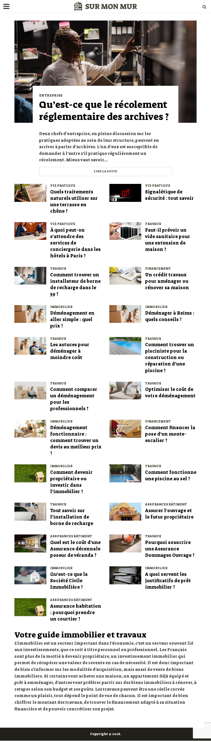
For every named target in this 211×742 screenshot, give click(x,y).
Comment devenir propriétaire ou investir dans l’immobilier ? (71, 482)
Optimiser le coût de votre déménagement (170, 393)
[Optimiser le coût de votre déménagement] (125, 390)
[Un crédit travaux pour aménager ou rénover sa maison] (125, 275)
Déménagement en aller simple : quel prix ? (72, 319)
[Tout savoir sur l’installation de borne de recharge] (30, 511)
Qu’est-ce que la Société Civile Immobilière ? (69, 580)
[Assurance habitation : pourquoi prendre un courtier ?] (30, 606)
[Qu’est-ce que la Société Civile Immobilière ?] (30, 575)
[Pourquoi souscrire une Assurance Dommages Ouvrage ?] (125, 543)
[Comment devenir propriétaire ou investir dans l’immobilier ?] (30, 473)
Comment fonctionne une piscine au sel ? (170, 475)
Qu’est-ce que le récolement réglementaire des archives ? (104, 111)
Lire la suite (105, 171)
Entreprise (51, 95)
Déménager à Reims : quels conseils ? (169, 316)
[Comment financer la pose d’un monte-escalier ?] (125, 428)
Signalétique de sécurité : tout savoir (169, 195)
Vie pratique (62, 186)
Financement (158, 269)
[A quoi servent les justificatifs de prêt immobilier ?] (125, 575)
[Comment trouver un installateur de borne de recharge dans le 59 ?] (30, 275)
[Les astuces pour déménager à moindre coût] (30, 345)
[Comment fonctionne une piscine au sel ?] (125, 473)
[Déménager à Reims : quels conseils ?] (125, 313)
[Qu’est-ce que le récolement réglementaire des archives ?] (105, 71)
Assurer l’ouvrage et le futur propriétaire (169, 514)
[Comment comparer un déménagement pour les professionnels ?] (30, 390)
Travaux (153, 224)
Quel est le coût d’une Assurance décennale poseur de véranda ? (75, 549)
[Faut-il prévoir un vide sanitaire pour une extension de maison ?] (125, 230)
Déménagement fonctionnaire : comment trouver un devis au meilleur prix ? (75, 440)
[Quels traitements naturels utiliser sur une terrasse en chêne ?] (30, 192)
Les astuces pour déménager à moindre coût (69, 351)
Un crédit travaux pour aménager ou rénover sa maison (167, 281)
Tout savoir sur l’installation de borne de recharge (71, 517)
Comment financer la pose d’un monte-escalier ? (170, 434)
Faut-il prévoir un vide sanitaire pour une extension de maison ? (167, 239)
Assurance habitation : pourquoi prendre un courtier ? (75, 612)
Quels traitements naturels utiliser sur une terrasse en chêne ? (74, 201)
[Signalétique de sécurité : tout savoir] (125, 192)
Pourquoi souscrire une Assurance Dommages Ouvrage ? (170, 549)
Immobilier (61, 307)
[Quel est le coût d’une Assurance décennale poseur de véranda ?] (30, 543)
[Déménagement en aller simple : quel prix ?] (30, 313)
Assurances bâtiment (166, 504)
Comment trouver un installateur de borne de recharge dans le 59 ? (75, 284)
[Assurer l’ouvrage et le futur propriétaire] (125, 511)
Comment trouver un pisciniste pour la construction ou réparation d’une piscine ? (169, 357)
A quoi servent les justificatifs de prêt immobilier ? (168, 580)
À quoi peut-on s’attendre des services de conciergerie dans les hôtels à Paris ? (75, 243)
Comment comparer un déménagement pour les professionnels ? (73, 399)
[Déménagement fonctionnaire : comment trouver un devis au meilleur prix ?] (30, 428)
